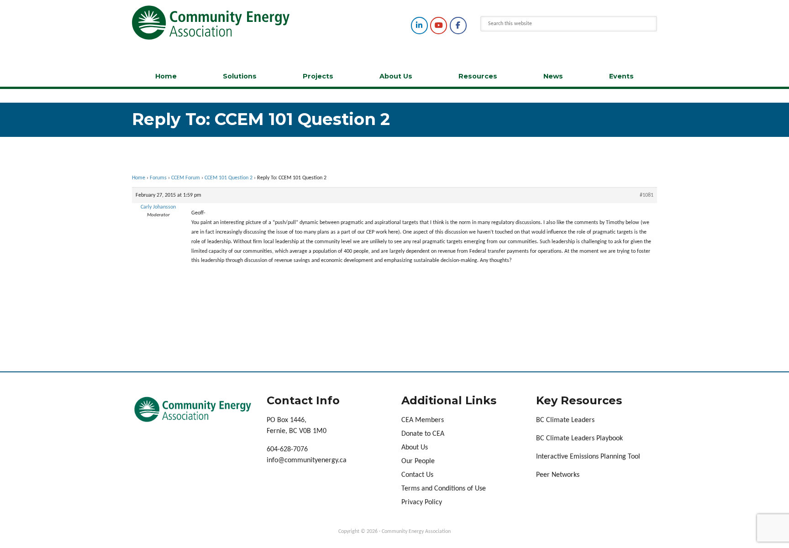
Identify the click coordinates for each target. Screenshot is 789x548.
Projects (318, 76)
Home (166, 76)
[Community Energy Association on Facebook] (458, 25)
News (553, 76)
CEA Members (422, 420)
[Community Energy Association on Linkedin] (419, 25)
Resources (477, 76)
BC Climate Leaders (565, 420)
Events (621, 76)
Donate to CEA (422, 434)
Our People (418, 461)
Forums (158, 178)
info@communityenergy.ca (307, 460)
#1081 (646, 195)
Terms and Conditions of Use (443, 488)
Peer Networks (557, 475)
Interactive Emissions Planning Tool (588, 456)
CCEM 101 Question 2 (228, 178)
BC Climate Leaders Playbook (579, 438)
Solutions (240, 76)
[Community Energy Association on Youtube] (438, 25)
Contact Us (417, 475)
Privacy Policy (421, 502)
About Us (395, 76)
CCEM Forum (185, 178)
